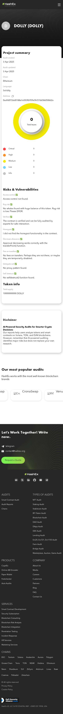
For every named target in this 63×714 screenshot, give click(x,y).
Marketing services (9, 645)
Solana (20, 657)
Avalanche (30, 657)
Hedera (40, 663)
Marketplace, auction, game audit (47, 553)
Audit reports (7, 504)
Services (7, 604)
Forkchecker (7, 579)
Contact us (37, 597)
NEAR (32, 663)
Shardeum (13, 669)
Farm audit (37, 544)
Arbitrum (39, 669)
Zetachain (26, 675)
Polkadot (15, 675)
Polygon (49, 657)
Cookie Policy (7, 690)
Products (8, 560)
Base (56, 669)
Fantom (11, 657)
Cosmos (5, 675)
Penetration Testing (10, 631)
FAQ (34, 592)
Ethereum (51, 663)
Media (35, 570)
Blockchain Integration (11, 627)
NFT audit (37, 500)
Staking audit (38, 504)
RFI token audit (39, 513)
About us (37, 566)
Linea (48, 669)
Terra (17, 663)
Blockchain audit (40, 518)
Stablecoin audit (40, 509)
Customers (37, 579)
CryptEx (5, 566)
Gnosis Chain (7, 663)
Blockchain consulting (11, 618)
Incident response (9, 636)
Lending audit (39, 535)
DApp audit (38, 527)
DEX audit (37, 531)
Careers (36, 575)
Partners (36, 583)
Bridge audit (38, 549)
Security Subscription (10, 614)
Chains (4, 509)
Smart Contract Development (14, 609)
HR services (6, 640)
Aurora (40, 657)
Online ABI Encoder (10, 570)
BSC (3, 657)
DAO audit (37, 522)
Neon (4, 669)
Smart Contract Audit (10, 500)
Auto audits (6, 583)
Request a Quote (13, 460)
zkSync (30, 669)
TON (25, 663)
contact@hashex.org (15, 451)
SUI (22, 669)
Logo (9, 4)
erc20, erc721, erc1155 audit (45, 540)
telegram (10, 446)
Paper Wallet (7, 575)
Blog (35, 588)
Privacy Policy (7, 686)
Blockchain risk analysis (11, 623)
